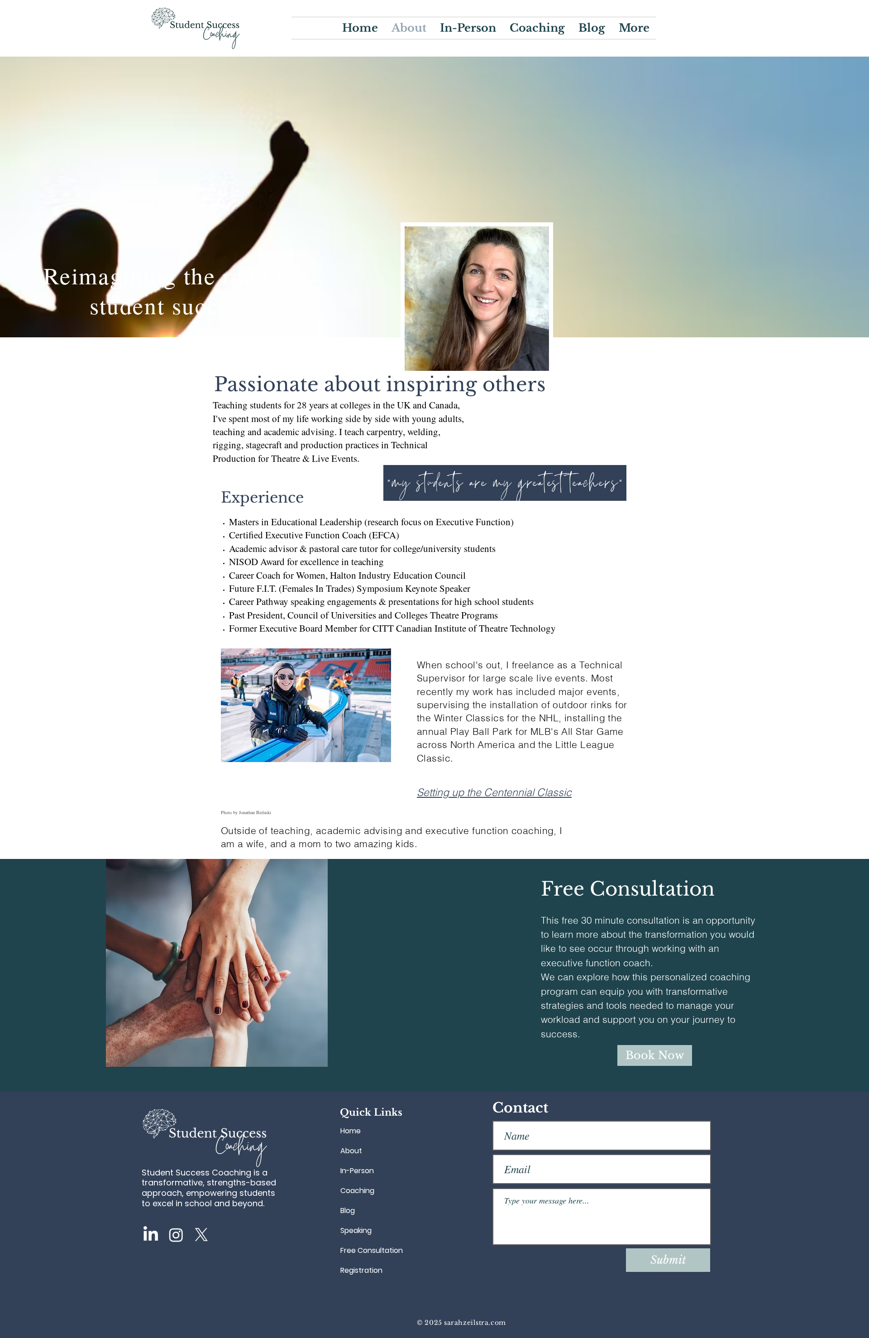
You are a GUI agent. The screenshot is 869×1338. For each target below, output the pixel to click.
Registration (361, 1270)
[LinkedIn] (151, 1235)
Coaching (357, 1190)
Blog (347, 1210)
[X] (201, 1235)
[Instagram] (176, 1235)
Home (350, 1131)
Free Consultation (371, 1250)
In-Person (357, 1170)
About (351, 1151)
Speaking (356, 1230)
